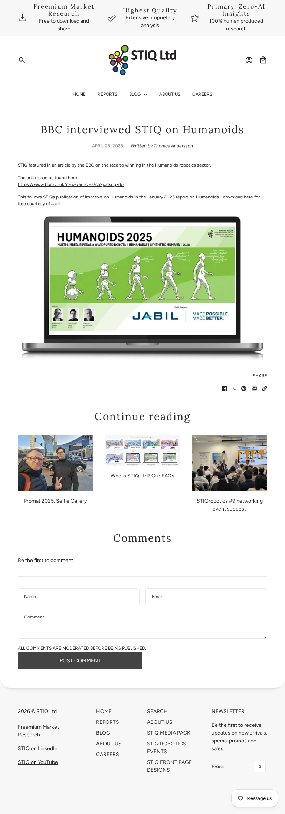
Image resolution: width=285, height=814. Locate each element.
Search (157, 711)
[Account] (249, 60)
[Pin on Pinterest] (244, 388)
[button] (265, 388)
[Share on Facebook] (224, 388)
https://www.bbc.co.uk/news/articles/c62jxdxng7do (71, 184)
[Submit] (260, 766)
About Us (109, 744)
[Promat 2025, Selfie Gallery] (55, 463)
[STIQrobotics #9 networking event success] (229, 463)
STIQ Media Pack (168, 733)
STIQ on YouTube (38, 762)
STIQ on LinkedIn (38, 748)
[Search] (22, 60)
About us (160, 722)
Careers (107, 754)
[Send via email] (254, 388)
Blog (103, 733)
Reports (107, 722)
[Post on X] (234, 388)
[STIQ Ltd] (142, 60)
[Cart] (263, 60)
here (249, 197)
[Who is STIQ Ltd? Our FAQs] (142, 450)
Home (104, 711)
